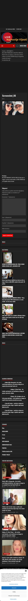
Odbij (14, 592)
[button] (26, 571)
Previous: (13, 178)
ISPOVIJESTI (6, 503)
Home (3, 438)
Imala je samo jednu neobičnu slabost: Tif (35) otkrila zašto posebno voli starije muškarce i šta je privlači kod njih (13, 559)
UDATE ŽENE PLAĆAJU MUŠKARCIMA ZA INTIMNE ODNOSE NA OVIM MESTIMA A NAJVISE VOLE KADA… (13, 335)
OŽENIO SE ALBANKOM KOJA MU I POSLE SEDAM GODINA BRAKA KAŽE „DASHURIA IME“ (13, 265)
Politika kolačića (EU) (7, 451)
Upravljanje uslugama (13, 584)
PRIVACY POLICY (6, 455)
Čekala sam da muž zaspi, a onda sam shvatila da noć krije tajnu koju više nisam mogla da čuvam (13, 508)
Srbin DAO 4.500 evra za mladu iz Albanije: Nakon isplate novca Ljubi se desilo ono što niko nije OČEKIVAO (13, 317)
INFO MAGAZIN (5, 441)
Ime (6, 217)
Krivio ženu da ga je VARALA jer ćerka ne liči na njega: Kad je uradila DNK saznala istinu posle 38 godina (13, 282)
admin (4, 486)
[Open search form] (13, 45)
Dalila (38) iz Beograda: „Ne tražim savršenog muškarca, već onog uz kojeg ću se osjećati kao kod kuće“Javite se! (13, 384)
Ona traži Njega (7, 477)
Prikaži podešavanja (14, 595)
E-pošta (7, 223)
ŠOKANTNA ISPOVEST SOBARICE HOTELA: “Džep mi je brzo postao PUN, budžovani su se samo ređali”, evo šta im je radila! (13, 299)
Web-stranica (5, 228)
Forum (3, 435)
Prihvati (14, 588)
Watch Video (23, 46)
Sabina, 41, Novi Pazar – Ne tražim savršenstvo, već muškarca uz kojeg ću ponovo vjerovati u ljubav (13, 391)
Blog (3, 428)
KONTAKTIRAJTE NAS (7, 445)
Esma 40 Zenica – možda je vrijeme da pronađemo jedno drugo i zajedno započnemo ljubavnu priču (13, 405)
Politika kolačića (13, 599)
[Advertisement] (14, 14)
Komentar (8, 197)
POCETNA (4, 448)
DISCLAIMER (5, 431)
